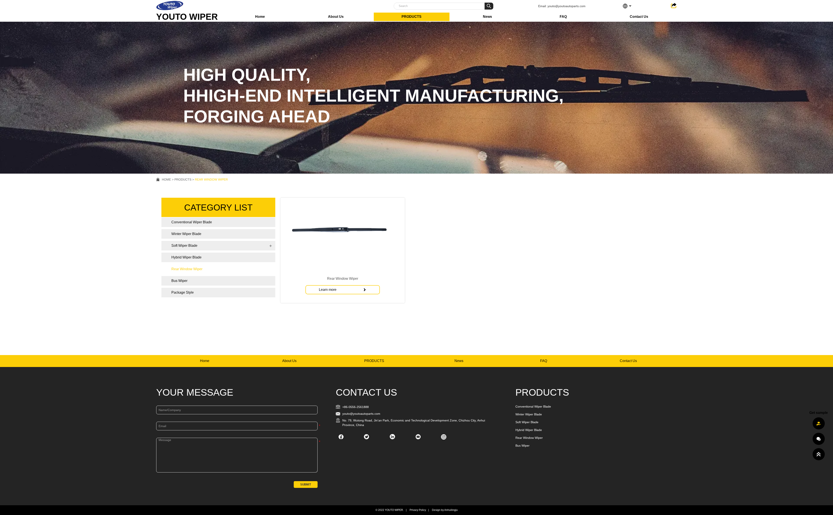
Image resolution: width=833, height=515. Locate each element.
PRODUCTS (411, 16)
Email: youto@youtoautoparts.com (561, 6)
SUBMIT (305, 484)
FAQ (563, 16)
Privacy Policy (418, 510)
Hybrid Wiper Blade (186, 257)
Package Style (182, 292)
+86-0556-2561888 (355, 407)
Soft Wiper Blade (184, 245)
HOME (166, 179)
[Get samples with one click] (819, 423)
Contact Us (639, 16)
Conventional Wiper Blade (191, 222)
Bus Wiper (179, 281)
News (487, 16)
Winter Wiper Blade (186, 234)
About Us (336, 16)
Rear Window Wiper (211, 179)
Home (260, 16)
